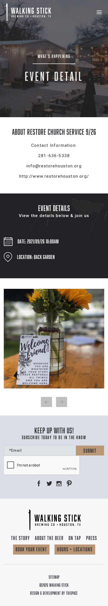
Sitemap (54, 577)
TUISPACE (72, 593)
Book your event (31, 549)
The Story (20, 538)
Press (91, 538)
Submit (89, 451)
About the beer (49, 538)
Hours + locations (75, 549)
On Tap (75, 538)
